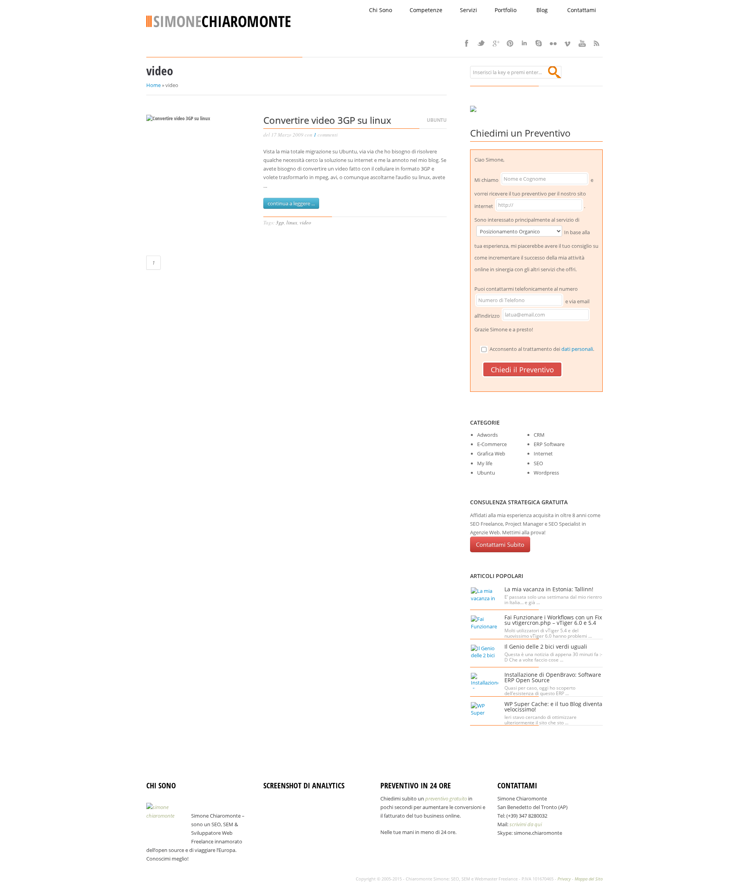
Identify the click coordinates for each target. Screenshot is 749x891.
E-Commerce (492, 444)
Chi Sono (380, 10)
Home (153, 85)
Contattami (581, 10)
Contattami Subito (500, 544)
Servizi (468, 10)
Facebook (466, 43)
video (305, 222)
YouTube (582, 43)
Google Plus (495, 43)
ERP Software (549, 444)
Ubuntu (437, 120)
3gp (280, 222)
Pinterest (510, 43)
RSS (596, 43)
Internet (543, 453)
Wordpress (546, 472)
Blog (542, 10)
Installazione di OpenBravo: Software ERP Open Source (552, 677)
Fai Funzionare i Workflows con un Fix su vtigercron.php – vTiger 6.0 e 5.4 (553, 620)
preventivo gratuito (446, 798)
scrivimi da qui (525, 824)
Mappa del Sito (589, 879)
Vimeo (567, 43)
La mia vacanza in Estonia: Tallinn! (548, 589)
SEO (538, 463)
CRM (539, 434)
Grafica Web (491, 453)
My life (484, 463)
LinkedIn (524, 43)
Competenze (426, 10)
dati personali (577, 348)
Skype (538, 43)
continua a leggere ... (291, 203)
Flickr (553, 43)
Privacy (564, 879)
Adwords (487, 434)
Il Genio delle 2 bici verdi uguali (545, 646)
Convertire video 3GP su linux (327, 120)
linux (291, 222)
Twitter (481, 43)
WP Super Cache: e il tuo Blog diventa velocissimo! (553, 706)
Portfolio (505, 10)
